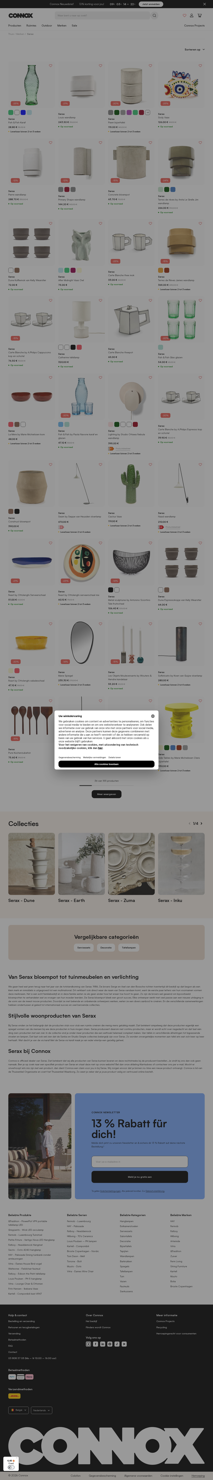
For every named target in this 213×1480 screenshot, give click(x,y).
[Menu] (17, 1459)
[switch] (11, 1467)
